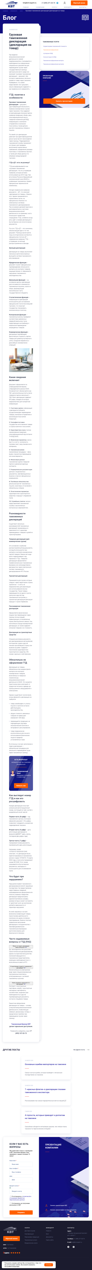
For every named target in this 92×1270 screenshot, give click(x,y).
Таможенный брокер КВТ (21, 1024)
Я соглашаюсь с (20, 1198)
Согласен (48, 1264)
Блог (21, 10)
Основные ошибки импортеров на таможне (45, 1064)
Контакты (82, 7)
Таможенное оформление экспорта (53, 64)
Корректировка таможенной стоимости (55, 46)
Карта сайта (49, 1240)
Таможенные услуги (31, 1240)
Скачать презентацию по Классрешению (63, 1210)
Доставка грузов (30, 1231)
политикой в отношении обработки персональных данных (20, 1198)
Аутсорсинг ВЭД (48, 53)
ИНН (11, 1176)
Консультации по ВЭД (49, 57)
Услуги (54, 7)
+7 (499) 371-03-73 (48, 3)
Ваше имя (13, 1160)
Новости (48, 1231)
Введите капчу (14, 1185)
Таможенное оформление (50, 50)
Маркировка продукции (32, 1237)
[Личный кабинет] (65, 3)
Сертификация (29, 1234)
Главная (26, 7)
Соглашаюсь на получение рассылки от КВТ (20, 1204)
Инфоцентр (68, 7)
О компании (40, 7)
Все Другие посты (79, 1049)
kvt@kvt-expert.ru (29, 3)
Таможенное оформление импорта (53, 60)
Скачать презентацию (64, 101)
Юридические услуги (31, 1243)
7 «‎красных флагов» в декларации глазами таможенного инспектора (45, 1090)
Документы (49, 1237)
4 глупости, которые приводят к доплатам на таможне (45, 1116)
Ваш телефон (14, 1168)
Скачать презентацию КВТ (58, 1205)
